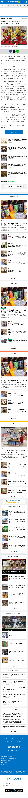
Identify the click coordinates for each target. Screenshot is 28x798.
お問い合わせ (5, 762)
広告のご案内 (5, 764)
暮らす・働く (22, 5)
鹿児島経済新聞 (13, 2)
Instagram (18, 750)
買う (18, 5)
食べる (7, 5)
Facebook (10, 750)
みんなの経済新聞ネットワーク (14, 779)
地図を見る (14, 132)
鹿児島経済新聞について (7, 756)
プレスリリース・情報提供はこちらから (10, 758)
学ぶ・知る (9, 18)
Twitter (14, 750)
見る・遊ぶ (13, 5)
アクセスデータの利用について (8, 760)
